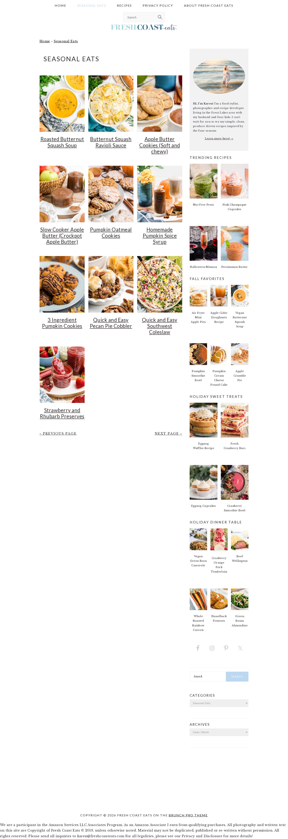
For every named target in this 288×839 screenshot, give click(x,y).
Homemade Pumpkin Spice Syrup (160, 235)
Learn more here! (218, 138)
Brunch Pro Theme (188, 815)
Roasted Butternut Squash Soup (62, 142)
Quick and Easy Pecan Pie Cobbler (111, 323)
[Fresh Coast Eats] (144, 27)
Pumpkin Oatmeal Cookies (111, 232)
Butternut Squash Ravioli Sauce (110, 142)
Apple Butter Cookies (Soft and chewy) (159, 145)
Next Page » (168, 434)
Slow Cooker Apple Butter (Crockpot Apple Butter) (62, 235)
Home (45, 41)
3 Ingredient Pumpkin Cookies (62, 323)
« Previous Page (58, 434)
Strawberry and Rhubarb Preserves (62, 413)
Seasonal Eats (66, 41)
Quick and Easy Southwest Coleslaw (159, 326)
